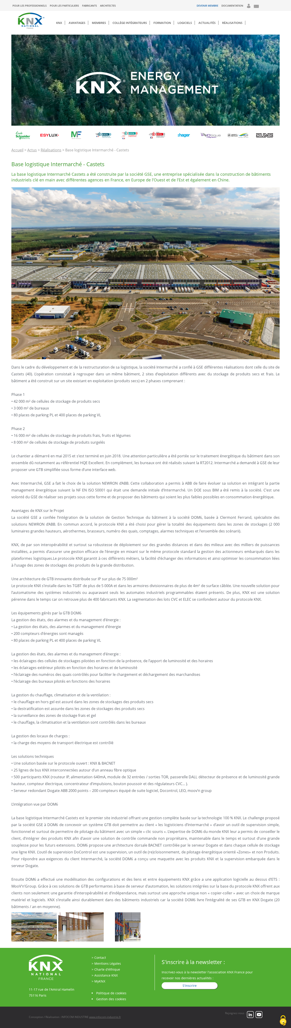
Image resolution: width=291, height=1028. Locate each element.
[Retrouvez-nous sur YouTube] (259, 1017)
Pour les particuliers (64, 5)
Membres (99, 23)
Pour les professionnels (30, 5)
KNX (59, 23)
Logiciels (185, 23)
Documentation (232, 5)
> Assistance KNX (105, 975)
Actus (32, 150)
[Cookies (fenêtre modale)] (283, 1020)
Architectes (108, 5)
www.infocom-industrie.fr (105, 1017)
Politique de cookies (111, 993)
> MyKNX (98, 981)
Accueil (17, 150)
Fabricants (89, 5)
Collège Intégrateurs (130, 23)
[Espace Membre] (248, 7)
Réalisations (232, 23)
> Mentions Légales (106, 963)
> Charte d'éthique (106, 969)
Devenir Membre (207, 5)
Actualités (207, 23)
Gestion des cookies (111, 999)
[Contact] (256, 8)
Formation (162, 23)
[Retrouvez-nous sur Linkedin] (250, 1017)
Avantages (77, 23)
